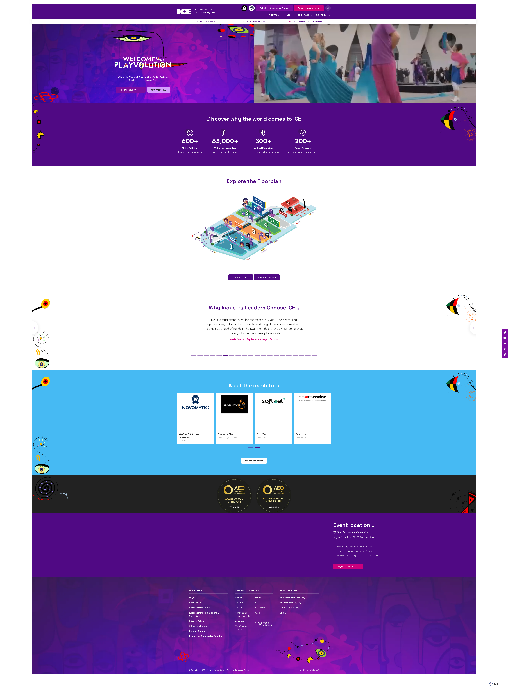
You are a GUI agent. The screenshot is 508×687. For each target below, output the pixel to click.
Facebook (504, 354)
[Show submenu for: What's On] (283, 15)
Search (328, 8)
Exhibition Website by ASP (309, 670)
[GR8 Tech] (266, 413)
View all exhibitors (254, 460)
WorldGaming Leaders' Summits (242, 614)
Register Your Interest (309, 8)
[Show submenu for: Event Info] (329, 15)
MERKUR (292, 434)
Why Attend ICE (158, 90)
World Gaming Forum (199, 607)
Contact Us (195, 602)
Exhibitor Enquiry (240, 277)
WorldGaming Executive (241, 627)
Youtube (504, 338)
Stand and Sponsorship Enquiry (205, 636)
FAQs (191, 597)
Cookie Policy (226, 670)
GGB (257, 612)
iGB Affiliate (239, 602)
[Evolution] (227, 413)
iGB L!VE (238, 607)
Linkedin (504, 343)
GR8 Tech (254, 434)
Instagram (504, 349)
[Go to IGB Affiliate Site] (244, 8)
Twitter (504, 332)
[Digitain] (188, 413)
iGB (256, 602)
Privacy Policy (196, 620)
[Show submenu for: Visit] (294, 15)
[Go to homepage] (184, 11)
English (497, 684)
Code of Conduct (198, 631)
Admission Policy (198, 626)
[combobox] (496, 684)
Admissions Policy (241, 670)
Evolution (215, 434)
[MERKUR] (305, 413)
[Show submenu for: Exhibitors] (311, 15)
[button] (193, 355)
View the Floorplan (267, 277)
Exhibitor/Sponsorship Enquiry (274, 8)
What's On (274, 15)
